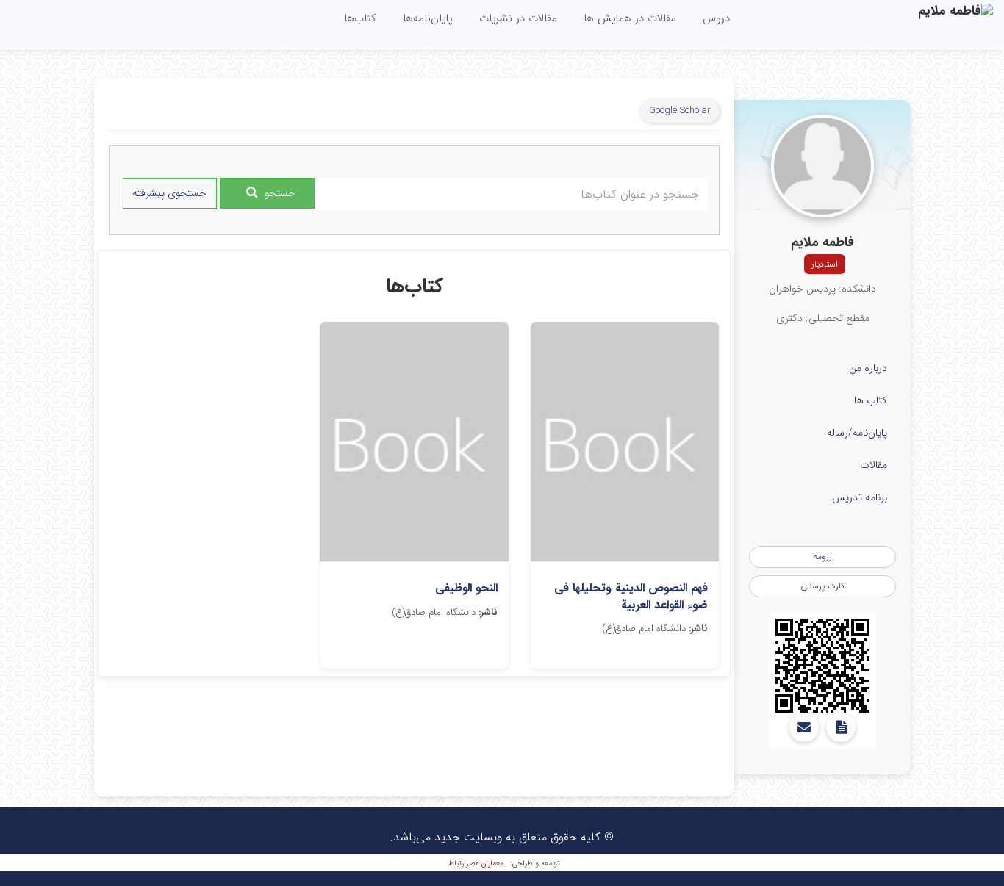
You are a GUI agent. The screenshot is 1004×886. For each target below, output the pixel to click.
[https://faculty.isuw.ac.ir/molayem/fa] (822, 666)
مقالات (873, 465)
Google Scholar (680, 110)
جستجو (280, 193)
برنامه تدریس (859, 497)
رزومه (822, 556)
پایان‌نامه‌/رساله (857, 433)
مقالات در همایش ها (630, 18)
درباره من (868, 368)
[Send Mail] (804, 727)
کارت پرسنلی (822, 586)
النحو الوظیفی (466, 588)
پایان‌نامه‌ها (428, 18)
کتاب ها (870, 400)
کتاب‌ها (360, 18)
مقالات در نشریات (518, 18)
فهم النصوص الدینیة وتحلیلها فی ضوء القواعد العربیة (631, 596)
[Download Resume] (841, 727)
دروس (716, 18)
